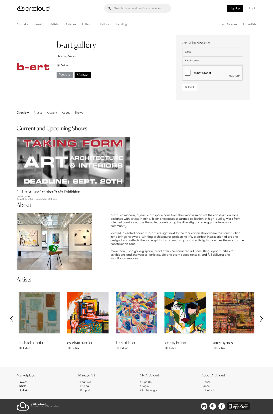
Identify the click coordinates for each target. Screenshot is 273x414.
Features (85, 381)
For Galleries (229, 24)
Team (206, 381)
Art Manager (149, 390)
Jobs (206, 385)
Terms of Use (37, 406)
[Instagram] (204, 406)
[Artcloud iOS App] (238, 406)
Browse (23, 381)
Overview (23, 112)
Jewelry (39, 24)
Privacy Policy (52, 406)
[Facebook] (221, 406)
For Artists (249, 24)
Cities (86, 24)
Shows (79, 112)
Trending (121, 24)
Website (64, 74)
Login (252, 8)
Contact (82, 74)
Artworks (22, 24)
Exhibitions (103, 24)
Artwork (52, 112)
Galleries (70, 24)
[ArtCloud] (33, 8)
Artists (54, 24)
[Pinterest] (212, 406)
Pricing (84, 385)
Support (85, 390)
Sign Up (235, 8)
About (66, 112)
